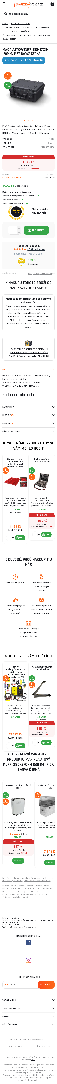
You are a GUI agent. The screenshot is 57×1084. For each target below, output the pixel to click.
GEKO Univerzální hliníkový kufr (18, 787)
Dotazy (7, 423)
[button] (20, 537)
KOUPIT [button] (21, 538)
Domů (5, 24)
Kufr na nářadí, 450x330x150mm (41, 460)
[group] (15, 499)
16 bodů (39, 213)
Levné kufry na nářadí (12, 881)
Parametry (8, 407)
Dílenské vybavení (20, 24)
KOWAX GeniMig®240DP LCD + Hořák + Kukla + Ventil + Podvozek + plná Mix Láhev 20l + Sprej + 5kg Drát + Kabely (15, 671)
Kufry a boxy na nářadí (17, 31)
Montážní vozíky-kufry (17, 27)
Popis (5, 369)
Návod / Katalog (11, 431)
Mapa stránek (15, 1046)
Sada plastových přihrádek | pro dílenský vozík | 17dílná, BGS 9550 (15, 462)
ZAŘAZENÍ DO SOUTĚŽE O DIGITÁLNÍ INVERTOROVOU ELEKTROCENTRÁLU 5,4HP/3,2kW (28, 352)
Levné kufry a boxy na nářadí (37, 881)
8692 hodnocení (36, 249)
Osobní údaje (43, 1046)
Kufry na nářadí (41, 27)
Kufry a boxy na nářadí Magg (41, 273)
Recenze (8, 415)
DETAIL (18, 861)
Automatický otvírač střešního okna (42, 668)
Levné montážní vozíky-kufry (39, 878)
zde (33, 1060)
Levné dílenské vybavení (13, 878)
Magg (51, 139)
